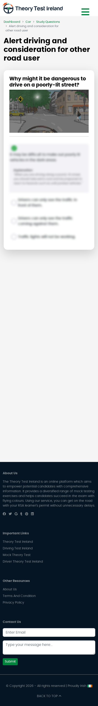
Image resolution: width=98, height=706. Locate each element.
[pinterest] (26, 514)
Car (28, 21)
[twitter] (10, 514)
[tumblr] (21, 514)
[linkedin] (32, 514)
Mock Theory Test (17, 555)
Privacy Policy (13, 602)
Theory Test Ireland (18, 541)
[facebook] (4, 514)
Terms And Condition (19, 596)
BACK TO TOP (48, 696)
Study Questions (48, 21)
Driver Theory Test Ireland (23, 561)
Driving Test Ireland (18, 548)
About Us (10, 589)
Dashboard (12, 21)
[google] (16, 514)
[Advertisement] (49, 306)
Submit (10, 661)
